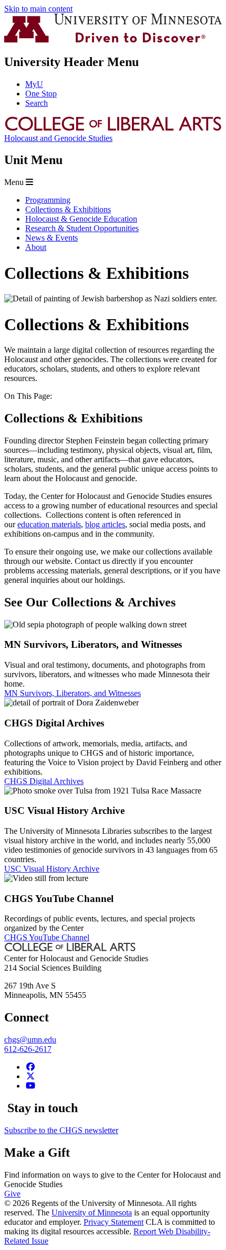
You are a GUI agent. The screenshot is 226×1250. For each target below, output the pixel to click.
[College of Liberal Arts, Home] (113, 128)
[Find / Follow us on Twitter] (30, 1076)
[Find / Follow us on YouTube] (30, 1085)
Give (12, 1193)
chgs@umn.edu (30, 1039)
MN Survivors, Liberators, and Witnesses (72, 693)
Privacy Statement (113, 1222)
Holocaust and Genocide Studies (58, 138)
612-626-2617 (28, 1049)
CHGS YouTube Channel (46, 937)
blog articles (105, 524)
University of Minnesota (92, 1212)
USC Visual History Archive (51, 868)
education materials (49, 524)
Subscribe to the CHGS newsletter (61, 1130)
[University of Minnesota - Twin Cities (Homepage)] (113, 39)
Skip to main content (38, 8)
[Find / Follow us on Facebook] (30, 1066)
